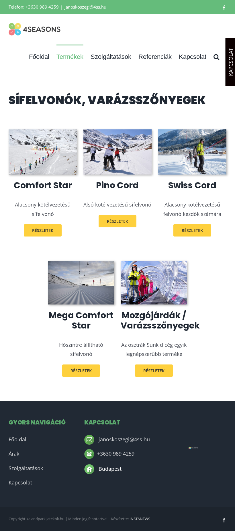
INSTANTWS (140, 518)
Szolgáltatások (26, 468)
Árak (14, 453)
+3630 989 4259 (115, 453)
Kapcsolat (20, 482)
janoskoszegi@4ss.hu (85, 7)
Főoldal (17, 439)
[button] (216, 57)
